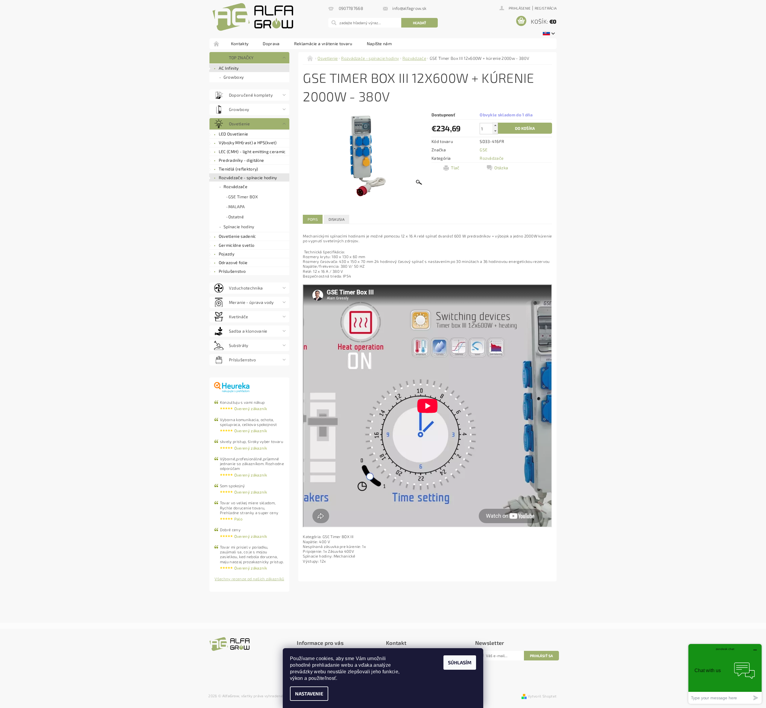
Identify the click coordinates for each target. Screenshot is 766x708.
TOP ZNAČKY (241, 57)
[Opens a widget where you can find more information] (725, 674)
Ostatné (236, 216)
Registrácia (546, 8)
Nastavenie (309, 693)
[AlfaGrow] (252, 17)
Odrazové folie (233, 262)
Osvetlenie (239, 123)
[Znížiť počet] (495, 131)
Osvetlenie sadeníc (237, 236)
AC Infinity (229, 68)
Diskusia (336, 219)
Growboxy (234, 77)
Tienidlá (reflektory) (238, 168)
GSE (483, 149)
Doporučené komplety (251, 95)
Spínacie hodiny (239, 226)
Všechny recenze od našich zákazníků (249, 578)
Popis (313, 219)
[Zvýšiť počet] (495, 125)
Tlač (455, 167)
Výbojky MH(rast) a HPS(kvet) (248, 142)
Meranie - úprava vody (251, 302)
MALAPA (236, 206)
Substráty (238, 345)
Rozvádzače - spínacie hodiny (248, 177)
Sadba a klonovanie (248, 331)
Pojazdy (226, 253)
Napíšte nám (379, 43)
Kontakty (240, 43)
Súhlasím (460, 662)
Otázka (501, 167)
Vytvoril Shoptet (542, 696)
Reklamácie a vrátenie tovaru (323, 43)
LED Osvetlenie (233, 133)
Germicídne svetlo (236, 245)
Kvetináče (238, 316)
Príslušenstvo (232, 271)
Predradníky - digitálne (241, 160)
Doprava (271, 43)
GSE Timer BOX (243, 196)
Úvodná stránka (216, 43)
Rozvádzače (235, 186)
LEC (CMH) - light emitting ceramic (252, 151)
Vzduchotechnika (246, 287)
